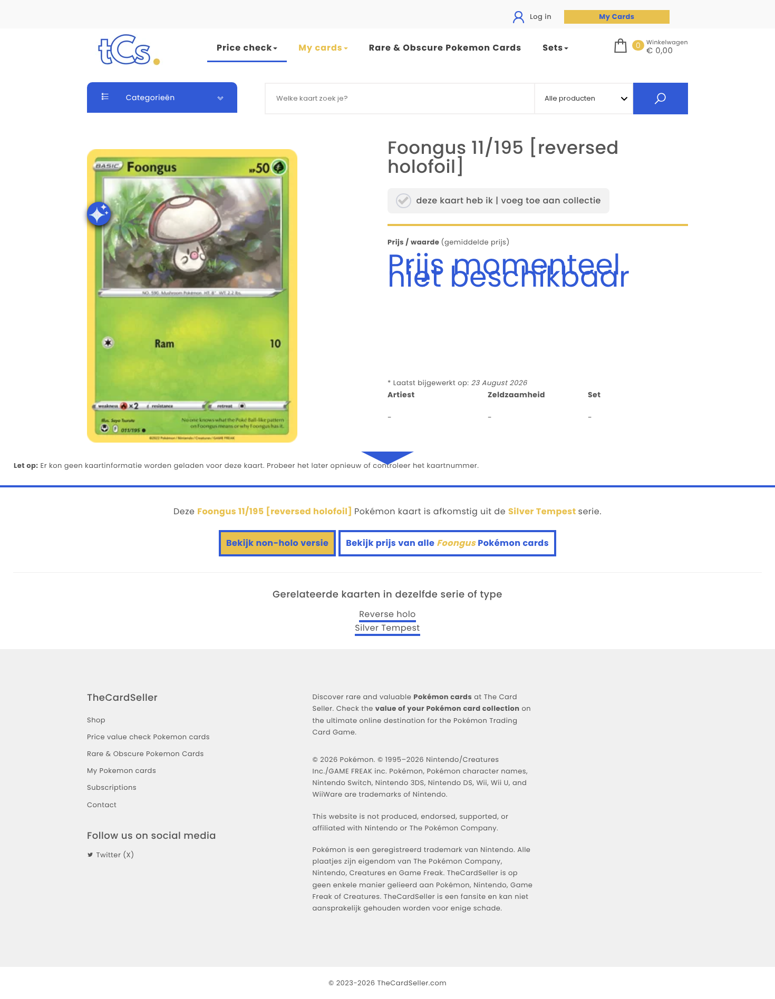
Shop (96, 720)
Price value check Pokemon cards (148, 737)
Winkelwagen (667, 42)
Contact (102, 805)
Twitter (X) (115, 855)
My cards (320, 48)
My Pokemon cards (121, 771)
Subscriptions (112, 787)
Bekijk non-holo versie (277, 543)
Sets (552, 48)
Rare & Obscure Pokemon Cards (445, 48)
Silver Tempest (387, 628)
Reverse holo (387, 614)
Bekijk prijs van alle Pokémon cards (447, 543)
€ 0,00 (659, 51)
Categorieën (149, 97)
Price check (244, 48)
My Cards (616, 17)
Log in (539, 17)
